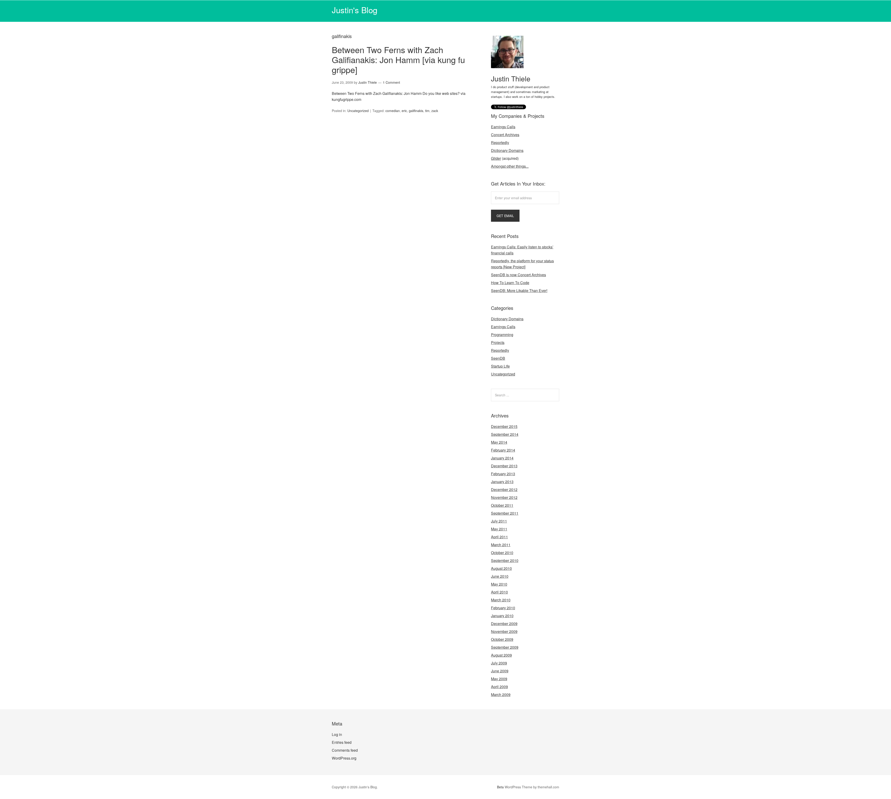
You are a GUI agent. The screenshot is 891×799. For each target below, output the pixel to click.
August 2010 (501, 568)
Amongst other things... (510, 166)
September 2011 (504, 513)
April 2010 (499, 592)
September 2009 (504, 647)
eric (404, 110)
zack (434, 110)
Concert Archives (505, 134)
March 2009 (500, 694)
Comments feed (345, 750)
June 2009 (499, 671)
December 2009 (504, 623)
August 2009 (501, 655)
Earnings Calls (503, 126)
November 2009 (504, 631)
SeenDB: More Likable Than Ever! (519, 290)
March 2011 (500, 544)
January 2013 (502, 481)
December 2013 (504, 465)
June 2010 (499, 576)
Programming (502, 334)
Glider (496, 158)
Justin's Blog (354, 10)
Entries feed (342, 742)
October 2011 (502, 505)
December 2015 (504, 426)
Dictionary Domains (507, 150)
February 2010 (503, 607)
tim (427, 110)
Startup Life (500, 366)
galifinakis (416, 110)
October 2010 (502, 552)
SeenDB (498, 358)
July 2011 (499, 521)
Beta (500, 787)
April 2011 (499, 536)
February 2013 (503, 473)
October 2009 (502, 639)
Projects (497, 342)
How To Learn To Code (510, 282)
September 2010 (504, 560)
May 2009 (499, 678)
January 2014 (502, 458)
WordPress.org (344, 758)
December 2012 (504, 489)
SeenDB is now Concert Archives (518, 274)
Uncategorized (358, 110)
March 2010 (500, 600)
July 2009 (499, 663)
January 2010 (502, 615)
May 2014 (499, 442)
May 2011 (499, 529)
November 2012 (504, 497)
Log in (337, 734)
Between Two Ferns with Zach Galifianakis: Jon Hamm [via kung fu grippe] (398, 59)
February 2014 (503, 450)
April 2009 (499, 686)
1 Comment (391, 82)
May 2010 (499, 584)
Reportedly (500, 142)
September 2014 (504, 434)
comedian (392, 110)
